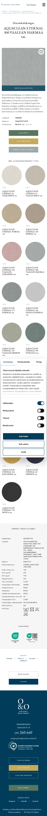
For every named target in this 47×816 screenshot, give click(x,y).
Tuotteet (4, 11)
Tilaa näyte (23, 133)
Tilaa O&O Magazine (23, 775)
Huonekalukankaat (14, 11)
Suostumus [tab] (8, 362)
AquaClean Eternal (28, 11)
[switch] (40, 410)
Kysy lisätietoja (23, 141)
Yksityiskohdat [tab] (23, 362)
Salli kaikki (23, 436)
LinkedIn (9, 658)
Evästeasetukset (14, 812)
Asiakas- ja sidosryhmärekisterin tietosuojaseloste (22, 809)
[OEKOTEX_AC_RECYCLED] (23, 69)
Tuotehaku (31, 5)
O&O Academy (23, 788)
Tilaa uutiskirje (23, 760)
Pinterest (21, 658)
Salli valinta (23, 444)
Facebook (32, 658)
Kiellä (23, 452)
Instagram (12, 801)
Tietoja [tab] (39, 362)
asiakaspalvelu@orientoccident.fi (23, 738)
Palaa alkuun (23, 674)
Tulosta (23, 682)
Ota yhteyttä (23, 768)
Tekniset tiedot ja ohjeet (23, 149)
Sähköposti (23, 661)
